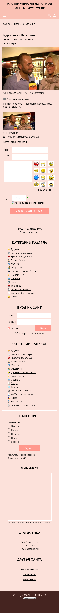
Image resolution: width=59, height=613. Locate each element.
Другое (15, 249)
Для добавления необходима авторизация (29, 522)
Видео (16, 24)
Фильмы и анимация (21, 289)
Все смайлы (44, 189)
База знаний (29, 579)
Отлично (15, 426)
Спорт (14, 282)
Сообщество (29, 574)
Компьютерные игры (21, 253)
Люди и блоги (18, 260)
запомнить (16, 328)
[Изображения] (19, 121)
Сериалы (15, 278)
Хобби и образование (22, 293)
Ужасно (15, 442)
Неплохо (15, 434)
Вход (37, 232)
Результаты (13, 455)
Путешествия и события (23, 271)
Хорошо (15, 430)
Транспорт (16, 286)
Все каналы (17, 401)
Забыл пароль (22, 333)
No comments (37, 93)
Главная (6, 24)
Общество (16, 267)
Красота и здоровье (21, 256)
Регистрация (26, 232)
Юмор (14, 296)
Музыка (15, 264)
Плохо (14, 438)
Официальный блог (29, 569)
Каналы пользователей (23, 405)
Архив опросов (27, 455)
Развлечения (28, 24)
